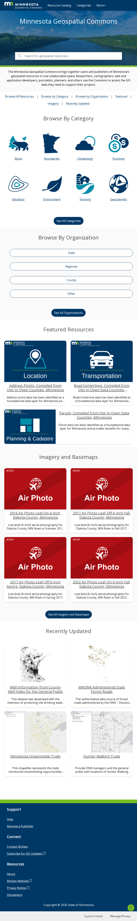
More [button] (100, 5)
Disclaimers (14, 895)
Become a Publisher (20, 826)
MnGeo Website (18, 881)
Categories (84, 5)
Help (10, 819)
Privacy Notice (17, 888)
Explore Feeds (93, 916)
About (11, 874)
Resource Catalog (59, 5)
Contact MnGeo (17, 847)
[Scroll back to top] (131, 907)
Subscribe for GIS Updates (25, 854)
